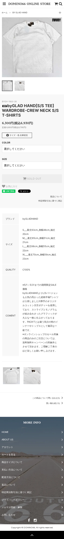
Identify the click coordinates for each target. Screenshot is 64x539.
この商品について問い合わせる (46, 398)
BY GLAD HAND (19, 12)
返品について (56, 196)
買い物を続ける (53, 403)
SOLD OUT (33, 178)
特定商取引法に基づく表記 (50, 201)
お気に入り (11, 186)
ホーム (5, 12)
